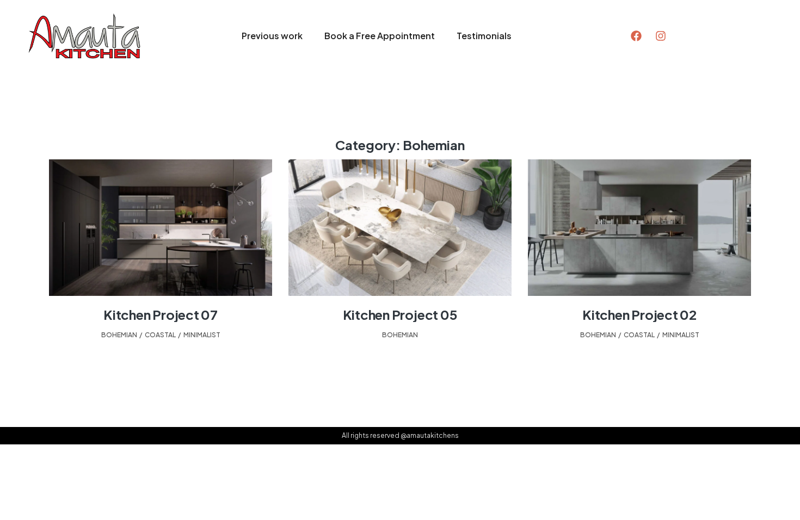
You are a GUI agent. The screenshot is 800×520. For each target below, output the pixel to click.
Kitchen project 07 (160, 314)
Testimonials (484, 35)
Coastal (160, 335)
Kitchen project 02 (639, 314)
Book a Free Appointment (379, 35)
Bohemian (119, 335)
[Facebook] (636, 36)
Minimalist (201, 335)
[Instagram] (661, 36)
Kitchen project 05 (400, 314)
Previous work (272, 35)
